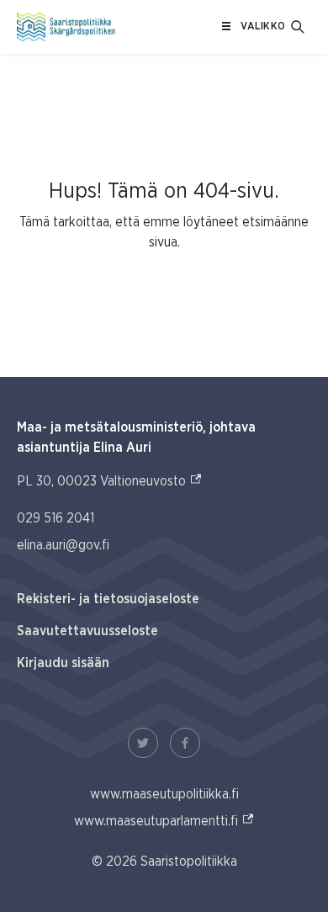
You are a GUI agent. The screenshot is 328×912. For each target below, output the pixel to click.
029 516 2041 (55, 518)
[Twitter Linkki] (143, 743)
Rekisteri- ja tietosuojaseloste (108, 599)
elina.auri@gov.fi (63, 545)
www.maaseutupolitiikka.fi (164, 794)
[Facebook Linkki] (185, 743)
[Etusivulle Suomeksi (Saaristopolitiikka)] (66, 27)
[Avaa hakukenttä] (297, 26)
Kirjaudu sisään (63, 663)
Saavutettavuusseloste (87, 631)
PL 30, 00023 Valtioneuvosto (110, 481)
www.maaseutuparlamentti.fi (164, 821)
